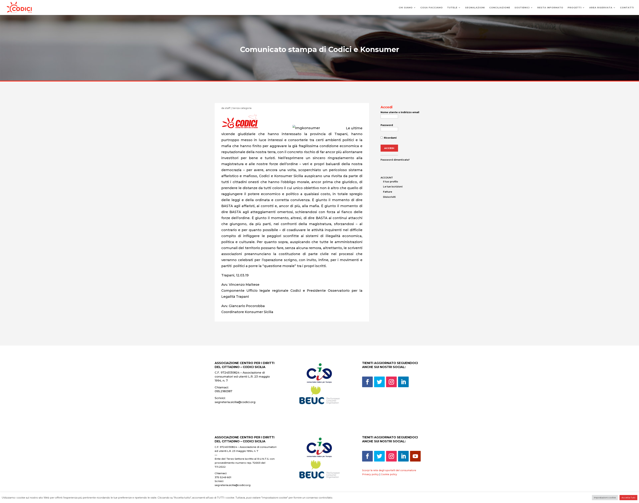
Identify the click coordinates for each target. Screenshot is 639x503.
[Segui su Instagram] (391, 382)
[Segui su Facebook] (367, 382)
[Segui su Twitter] (379, 382)
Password (387, 125)
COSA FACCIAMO (431, 7)
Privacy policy (370, 474)
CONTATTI (627, 7)
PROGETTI (575, 7)
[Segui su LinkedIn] (403, 382)
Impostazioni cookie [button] (605, 497)
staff (227, 108)
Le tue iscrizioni (393, 186)
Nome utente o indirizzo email (400, 112)
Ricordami (390, 137)
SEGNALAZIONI (475, 7)
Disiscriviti (389, 196)
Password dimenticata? (395, 159)
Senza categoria (241, 108)
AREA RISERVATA (600, 7)
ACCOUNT (387, 177)
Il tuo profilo (390, 181)
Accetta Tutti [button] (628, 497)
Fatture (387, 191)
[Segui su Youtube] (415, 456)
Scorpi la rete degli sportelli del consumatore (389, 470)
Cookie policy (389, 474)
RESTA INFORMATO (550, 7)
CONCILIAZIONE (499, 7)
